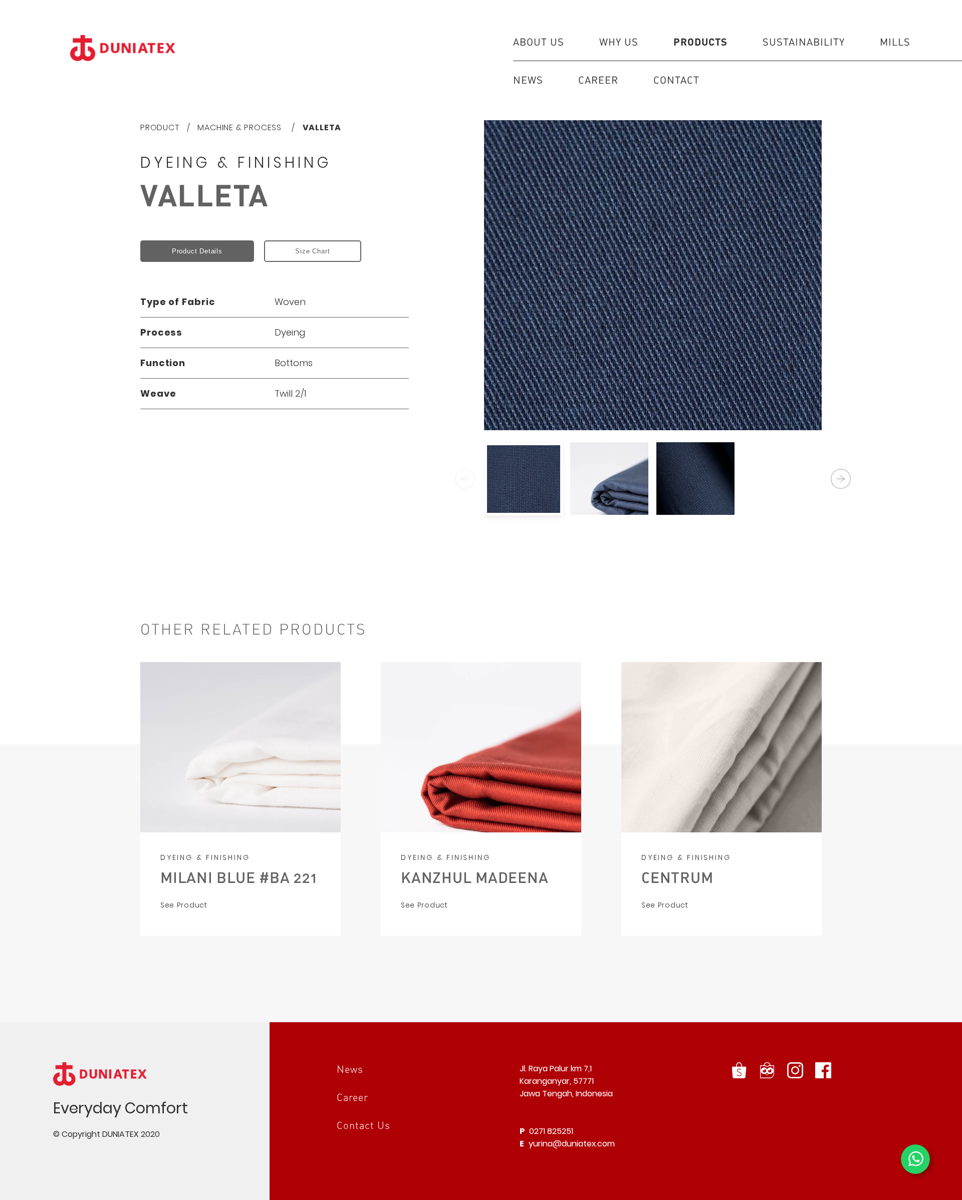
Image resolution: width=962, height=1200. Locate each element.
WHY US (618, 42)
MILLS (895, 42)
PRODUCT (159, 127)
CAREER (598, 80)
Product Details (197, 251)
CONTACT (676, 80)
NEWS (528, 80)
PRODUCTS (700, 42)
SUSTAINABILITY (804, 42)
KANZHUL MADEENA (474, 877)
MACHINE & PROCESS (240, 127)
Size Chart (312, 251)
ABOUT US (538, 42)
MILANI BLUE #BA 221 (238, 877)
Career (352, 1097)
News (350, 1069)
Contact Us (363, 1125)
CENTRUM (677, 877)
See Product (183, 905)
